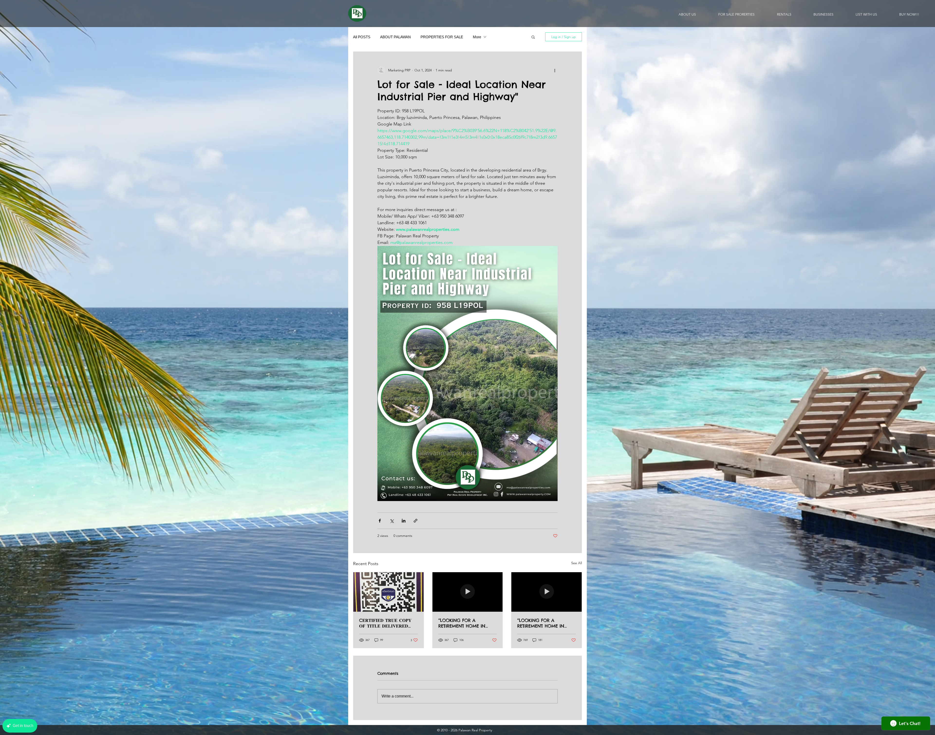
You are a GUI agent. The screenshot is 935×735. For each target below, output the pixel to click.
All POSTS (361, 37)
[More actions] (555, 70)
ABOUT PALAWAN (395, 37)
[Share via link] (415, 520)
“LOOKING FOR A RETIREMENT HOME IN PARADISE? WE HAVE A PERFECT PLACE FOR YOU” (465, 623)
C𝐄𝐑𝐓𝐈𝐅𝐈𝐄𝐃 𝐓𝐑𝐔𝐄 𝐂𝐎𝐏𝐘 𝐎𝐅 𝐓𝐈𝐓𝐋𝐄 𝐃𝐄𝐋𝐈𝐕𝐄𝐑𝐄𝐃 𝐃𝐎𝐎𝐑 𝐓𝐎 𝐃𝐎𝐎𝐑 (385, 623)
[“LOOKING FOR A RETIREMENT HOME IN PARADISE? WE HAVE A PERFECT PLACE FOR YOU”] (467, 592)
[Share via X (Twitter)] (391, 520)
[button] (533, 37)
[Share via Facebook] (379, 520)
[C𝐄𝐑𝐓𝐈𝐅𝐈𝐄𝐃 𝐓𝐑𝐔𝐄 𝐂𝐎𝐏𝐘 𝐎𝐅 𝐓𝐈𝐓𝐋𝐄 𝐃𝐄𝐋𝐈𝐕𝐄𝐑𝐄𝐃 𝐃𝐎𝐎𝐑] (388, 592)
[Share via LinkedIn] (403, 520)
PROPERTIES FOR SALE (442, 37)
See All (576, 563)
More (477, 37)
